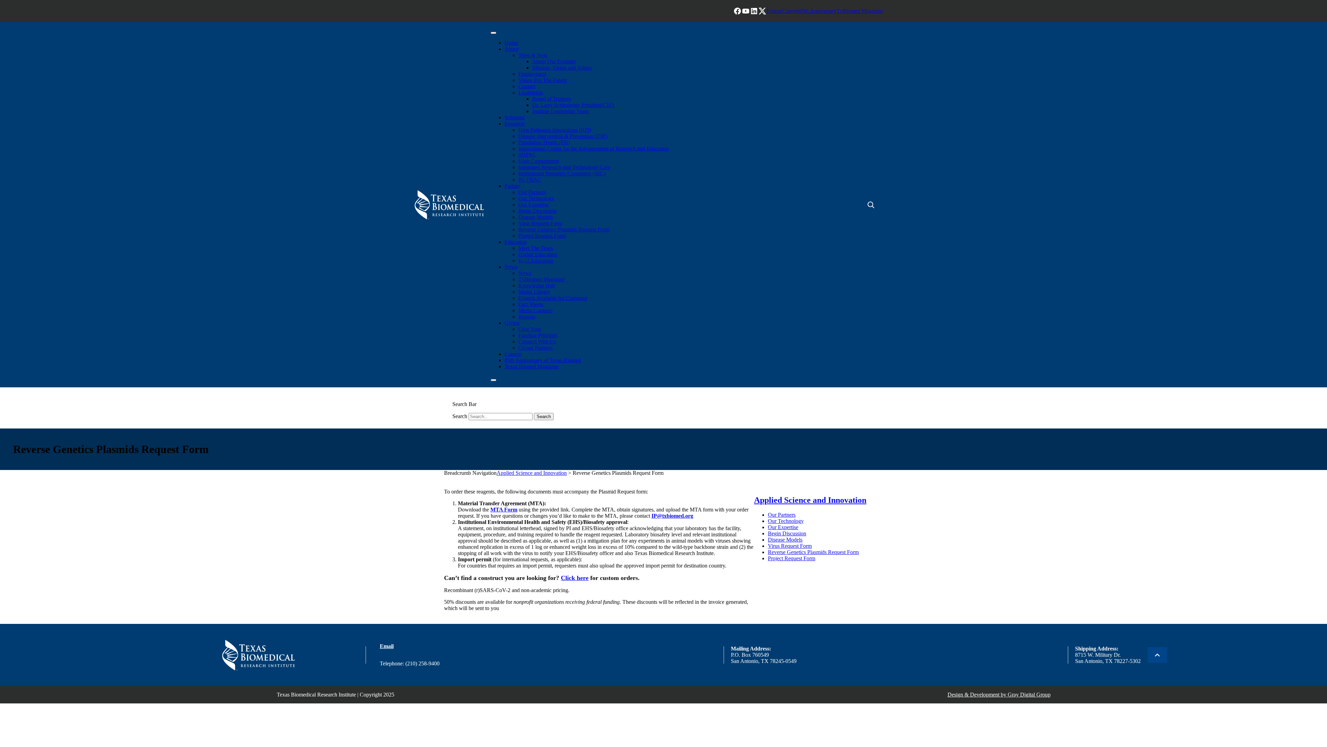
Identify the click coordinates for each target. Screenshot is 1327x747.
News (511, 267)
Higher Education (537, 254)
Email (387, 646)
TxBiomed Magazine (860, 11)
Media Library (534, 292)
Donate (774, 11)
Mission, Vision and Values (562, 68)
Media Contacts (535, 310)
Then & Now (533, 55)
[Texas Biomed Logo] (258, 655)
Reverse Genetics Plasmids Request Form (563, 229)
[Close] (493, 380)
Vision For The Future (542, 80)
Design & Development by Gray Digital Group (999, 695)
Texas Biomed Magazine (532, 366)
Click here (575, 577)
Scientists (515, 117)
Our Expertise (533, 205)
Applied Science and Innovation (532, 473)
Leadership (530, 92)
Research (515, 124)
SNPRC (527, 155)
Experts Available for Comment (552, 298)
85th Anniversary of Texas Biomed (543, 360)
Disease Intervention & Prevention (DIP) (562, 136)
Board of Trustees (551, 99)
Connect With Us (537, 341)
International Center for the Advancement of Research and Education (593, 148)
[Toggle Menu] (493, 33)
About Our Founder (554, 61)
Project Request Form (542, 236)
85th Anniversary (818, 11)
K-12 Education (535, 261)
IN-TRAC (529, 180)
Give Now (530, 329)
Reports (526, 317)
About (511, 49)
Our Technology (536, 198)
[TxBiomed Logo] (449, 204)
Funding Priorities (537, 335)
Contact (526, 86)
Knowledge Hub (536, 285)
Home (511, 43)
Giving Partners (535, 348)
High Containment (538, 161)
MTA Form (503, 510)
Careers (790, 11)
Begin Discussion (537, 211)
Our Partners (532, 192)
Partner (512, 186)
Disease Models (535, 217)
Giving (512, 323)
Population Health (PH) (544, 142)
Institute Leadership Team (560, 111)
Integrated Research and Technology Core (564, 167)
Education (516, 242)
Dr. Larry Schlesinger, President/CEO (573, 105)
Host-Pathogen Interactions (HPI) (554, 130)
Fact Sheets (530, 304)
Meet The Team (535, 248)
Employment (532, 74)
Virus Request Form (540, 223)
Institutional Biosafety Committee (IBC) (561, 173)
